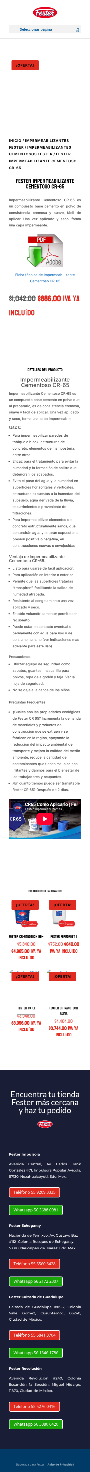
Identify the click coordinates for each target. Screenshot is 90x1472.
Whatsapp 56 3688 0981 (36, 1210)
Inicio (15, 140)
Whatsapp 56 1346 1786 (36, 1353)
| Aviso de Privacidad (59, 1464)
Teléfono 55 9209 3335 (35, 1192)
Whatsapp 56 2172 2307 (36, 1281)
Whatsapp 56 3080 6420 (36, 1424)
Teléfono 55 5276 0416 (35, 1406)
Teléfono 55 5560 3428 (35, 1264)
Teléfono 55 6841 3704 (35, 1335)
